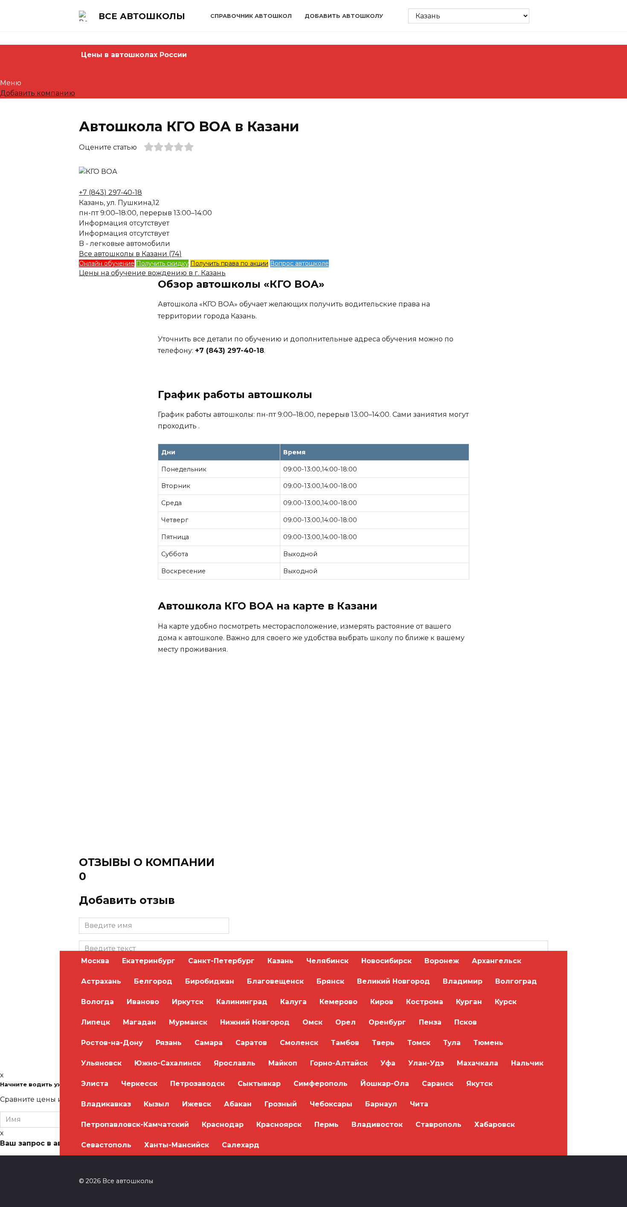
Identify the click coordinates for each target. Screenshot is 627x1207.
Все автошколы (142, 16)
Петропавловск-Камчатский (135, 1124)
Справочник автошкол (251, 16)
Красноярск (279, 1124)
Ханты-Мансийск (176, 1145)
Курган (469, 1002)
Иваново (143, 1002)
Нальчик (527, 1063)
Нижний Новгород (255, 1022)
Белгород (153, 981)
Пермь (326, 1124)
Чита (419, 1104)
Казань (280, 961)
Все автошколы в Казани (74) (130, 254)
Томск (418, 1043)
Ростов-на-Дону (112, 1043)
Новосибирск (386, 961)
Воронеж (441, 961)
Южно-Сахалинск (167, 1063)
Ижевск (196, 1104)
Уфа (387, 1063)
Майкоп (282, 1063)
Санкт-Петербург (221, 961)
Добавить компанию (37, 93)
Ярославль (234, 1063)
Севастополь (106, 1145)
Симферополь (320, 1084)
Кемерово (338, 1002)
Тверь (383, 1043)
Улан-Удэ (426, 1063)
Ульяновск (101, 1063)
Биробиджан (209, 981)
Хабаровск (494, 1124)
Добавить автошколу (344, 16)
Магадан (139, 1022)
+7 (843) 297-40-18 (110, 192)
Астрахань (101, 981)
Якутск (479, 1084)
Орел (345, 1022)
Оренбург (387, 1022)
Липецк (95, 1022)
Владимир (462, 981)
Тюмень (488, 1043)
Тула (452, 1043)
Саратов (251, 1043)
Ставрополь (438, 1124)
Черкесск (139, 1084)
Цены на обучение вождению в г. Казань (152, 273)
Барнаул (381, 1104)
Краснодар (223, 1124)
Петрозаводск (197, 1084)
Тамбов (345, 1043)
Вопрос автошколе (299, 263)
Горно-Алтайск (339, 1063)
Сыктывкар (259, 1084)
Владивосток (377, 1124)
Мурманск (188, 1022)
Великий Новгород (393, 981)
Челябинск (327, 961)
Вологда (97, 1002)
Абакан (238, 1104)
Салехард (240, 1145)
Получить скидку (162, 263)
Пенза (430, 1022)
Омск (312, 1022)
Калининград (241, 1002)
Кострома (424, 1002)
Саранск (437, 1084)
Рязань (169, 1043)
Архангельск (496, 961)
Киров (381, 1002)
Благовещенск (275, 981)
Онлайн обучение (106, 263)
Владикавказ (106, 1104)
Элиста (94, 1084)
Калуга (293, 1002)
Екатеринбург (148, 961)
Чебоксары (331, 1104)
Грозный (280, 1104)
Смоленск (299, 1043)
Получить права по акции (229, 263)
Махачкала (477, 1063)
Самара (208, 1043)
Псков (465, 1022)
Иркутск (187, 1002)
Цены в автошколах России (134, 55)
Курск (506, 1002)
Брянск (330, 981)
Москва (95, 961)
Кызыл (156, 1104)
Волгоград (516, 981)
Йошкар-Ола (384, 1084)
